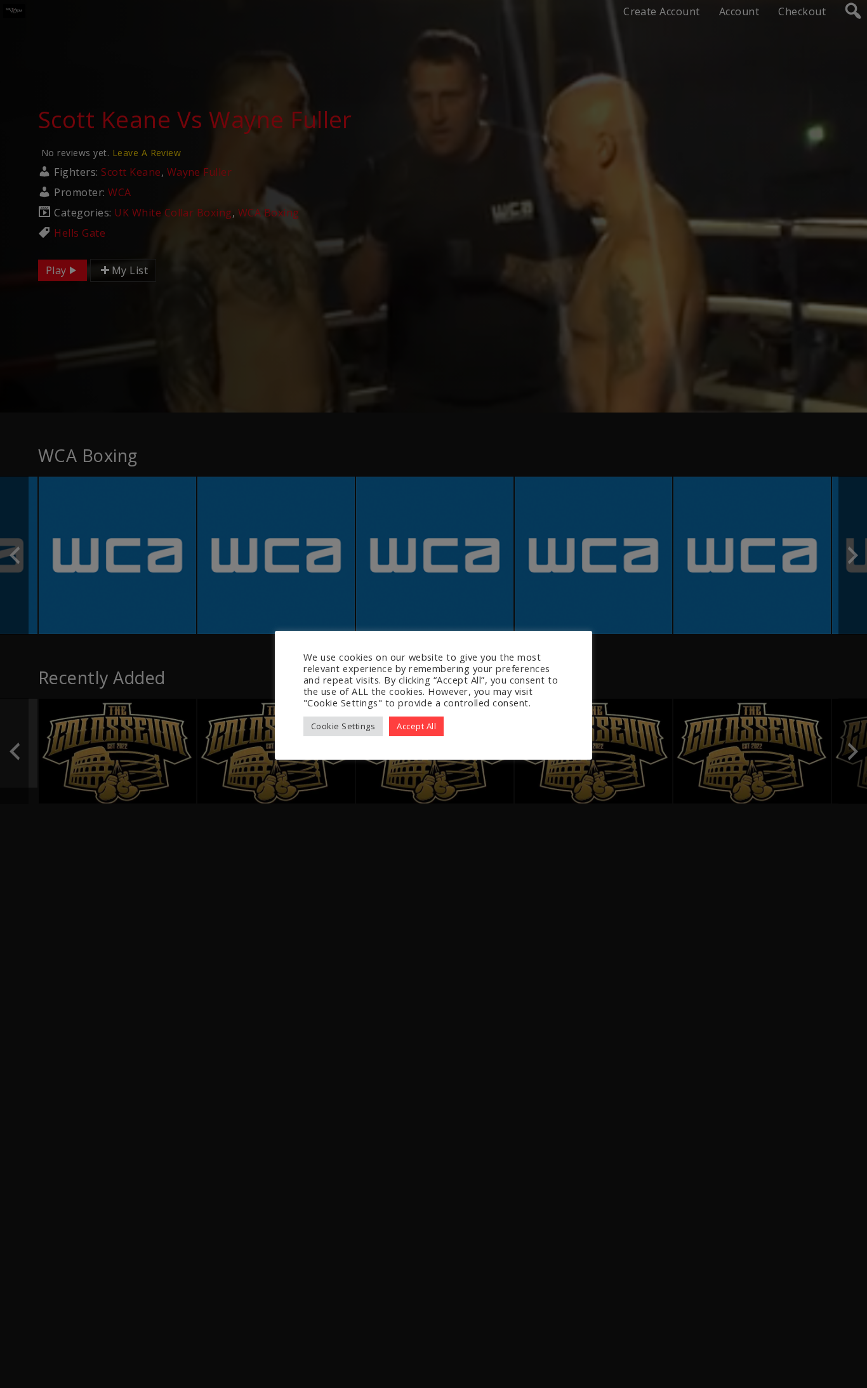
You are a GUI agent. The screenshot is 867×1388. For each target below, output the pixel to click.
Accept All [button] (416, 726)
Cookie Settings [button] (343, 726)
